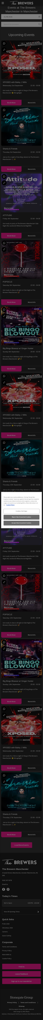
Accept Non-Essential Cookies (21, 523)
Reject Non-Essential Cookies (21, 517)
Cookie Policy (10, 505)
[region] (21, 510)
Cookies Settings (21, 511)
